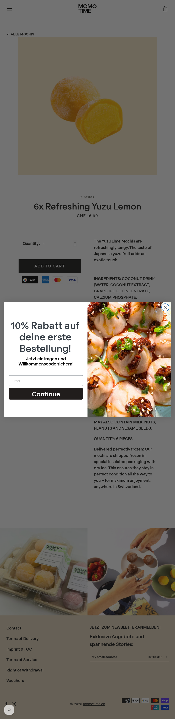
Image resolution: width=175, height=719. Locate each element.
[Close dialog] (165, 307)
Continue (46, 394)
